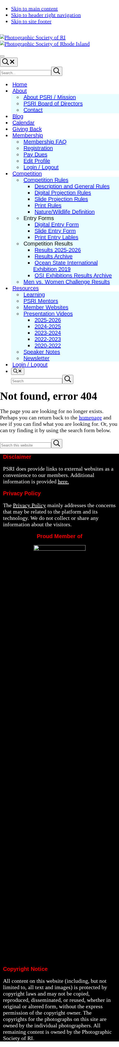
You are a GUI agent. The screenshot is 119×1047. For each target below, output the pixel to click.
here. (63, 481)
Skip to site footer (31, 21)
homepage (90, 417)
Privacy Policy (29, 505)
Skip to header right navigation (46, 15)
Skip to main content (34, 9)
